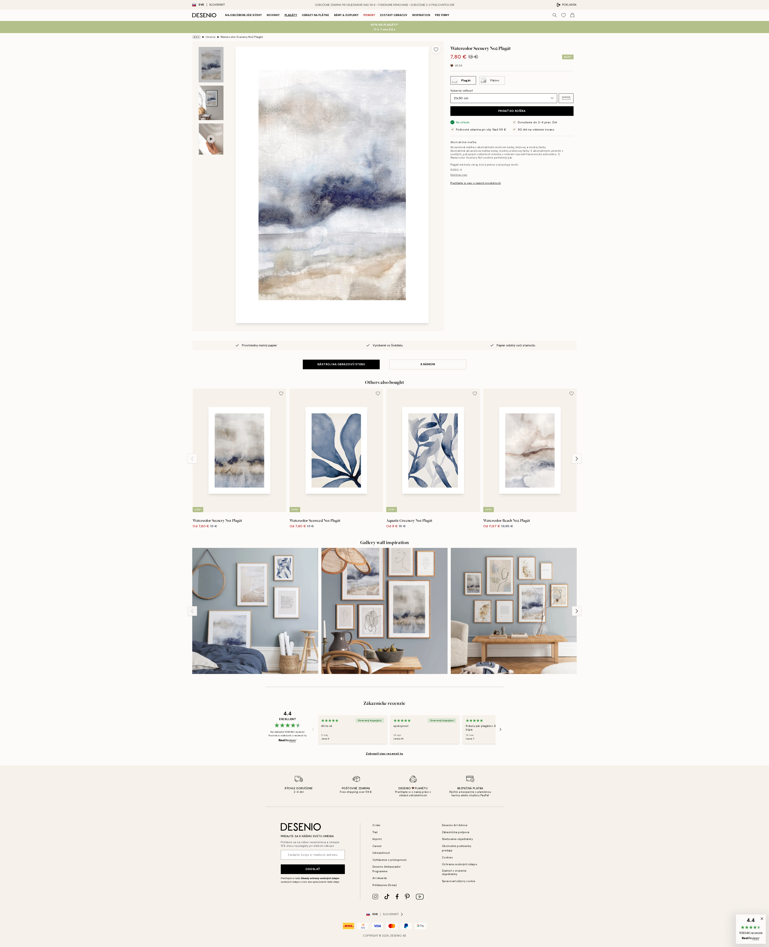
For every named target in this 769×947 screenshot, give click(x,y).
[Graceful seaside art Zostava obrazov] (255, 611)
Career (377, 846)
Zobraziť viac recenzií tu (384, 753)
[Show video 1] (211, 139)
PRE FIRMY (442, 15)
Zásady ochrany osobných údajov (320, 878)
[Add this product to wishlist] (436, 49)
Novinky (273, 15)
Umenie (211, 37)
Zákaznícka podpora (455, 832)
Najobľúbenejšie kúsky (243, 15)
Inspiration (421, 15)
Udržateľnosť (381, 853)
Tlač (375, 832)
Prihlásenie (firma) (384, 885)
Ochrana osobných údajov (459, 864)
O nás (376, 825)
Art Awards (379, 878)
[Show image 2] (211, 103)
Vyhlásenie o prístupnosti (389, 860)
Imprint (377, 839)
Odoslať (312, 869)
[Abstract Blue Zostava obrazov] (384, 611)
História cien (458, 174)
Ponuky (369, 15)
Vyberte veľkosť (461, 90)
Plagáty (291, 15)
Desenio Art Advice (455, 825)
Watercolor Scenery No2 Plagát (241, 37)
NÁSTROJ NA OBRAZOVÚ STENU (341, 364)
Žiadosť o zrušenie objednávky (454, 872)
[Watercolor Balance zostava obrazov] (514, 611)
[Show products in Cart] (572, 15)
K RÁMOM (428, 364)
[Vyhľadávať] (554, 15)
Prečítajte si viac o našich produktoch (475, 183)
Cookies (447, 857)
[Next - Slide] (577, 458)
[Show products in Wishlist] (563, 15)
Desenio (396, 935)
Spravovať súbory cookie (458, 881)
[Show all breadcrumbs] (196, 37)
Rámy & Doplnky (346, 15)
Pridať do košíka (512, 111)
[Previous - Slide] (192, 458)
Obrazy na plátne (315, 15)
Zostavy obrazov (393, 15)
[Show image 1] (211, 64)
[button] (566, 98)
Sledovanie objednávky (457, 839)
